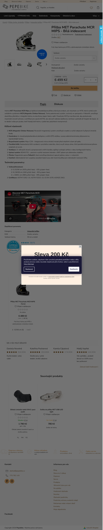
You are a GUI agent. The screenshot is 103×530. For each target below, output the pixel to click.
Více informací (29, 264)
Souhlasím (74, 269)
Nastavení (29, 269)
